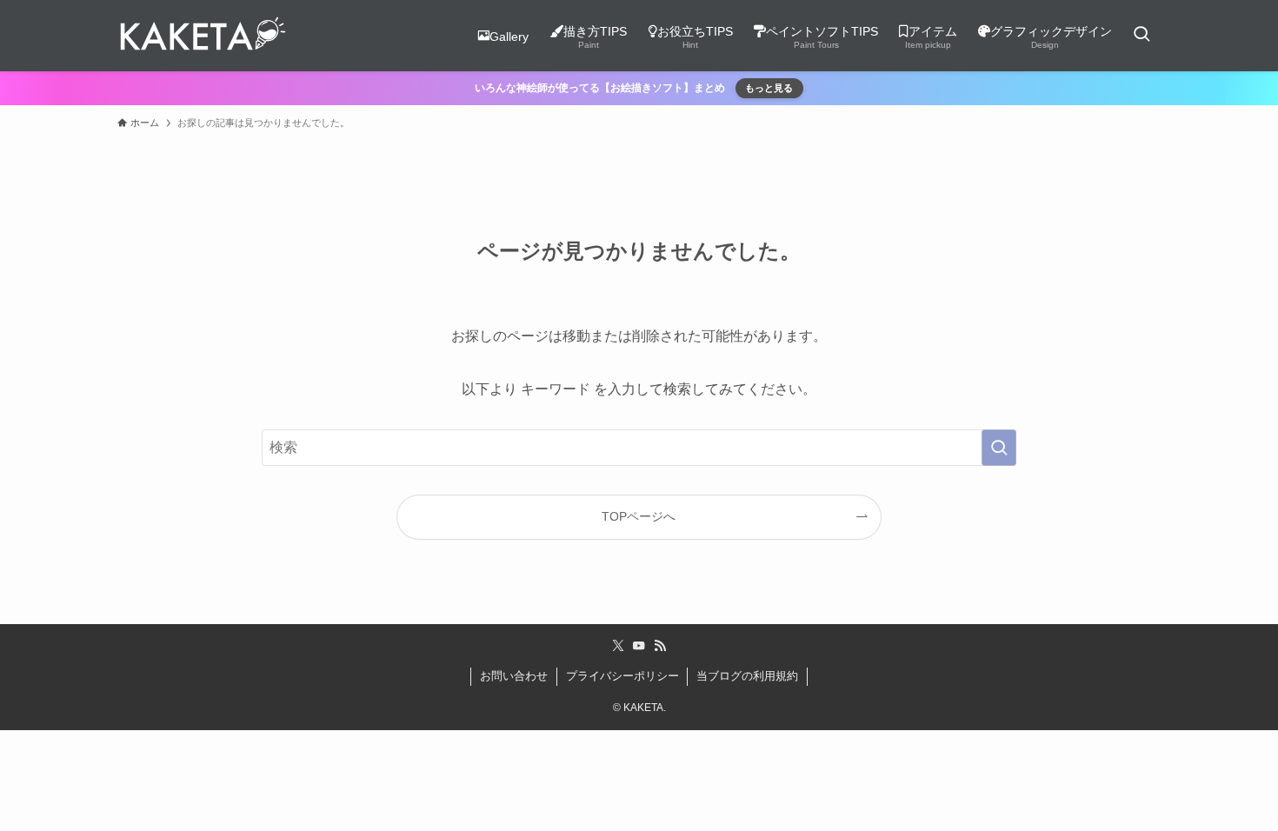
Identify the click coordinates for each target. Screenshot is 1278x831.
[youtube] (639, 646)
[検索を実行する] (999, 447)
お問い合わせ (514, 675)
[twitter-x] (618, 646)
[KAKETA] (202, 35)
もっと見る (769, 88)
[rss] (660, 646)
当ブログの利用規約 (747, 675)
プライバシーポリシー (622, 675)
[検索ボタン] (1141, 35)
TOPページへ (639, 516)
